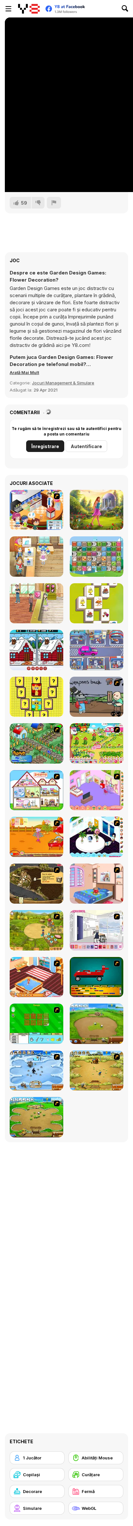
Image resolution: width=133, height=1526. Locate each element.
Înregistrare (45, 446)
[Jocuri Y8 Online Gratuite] (29, 9)
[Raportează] (54, 203)
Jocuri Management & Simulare (63, 382)
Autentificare (86, 446)
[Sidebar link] (8, 8)
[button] (24, 372)
